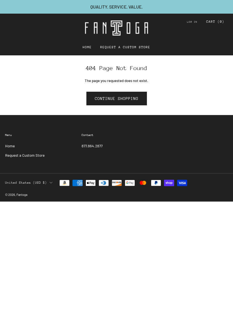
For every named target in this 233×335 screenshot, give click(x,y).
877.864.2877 (92, 146)
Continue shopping (116, 98)
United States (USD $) (26, 183)
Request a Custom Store (125, 47)
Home (87, 47)
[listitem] (116, 7)
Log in (192, 21)
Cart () (215, 22)
